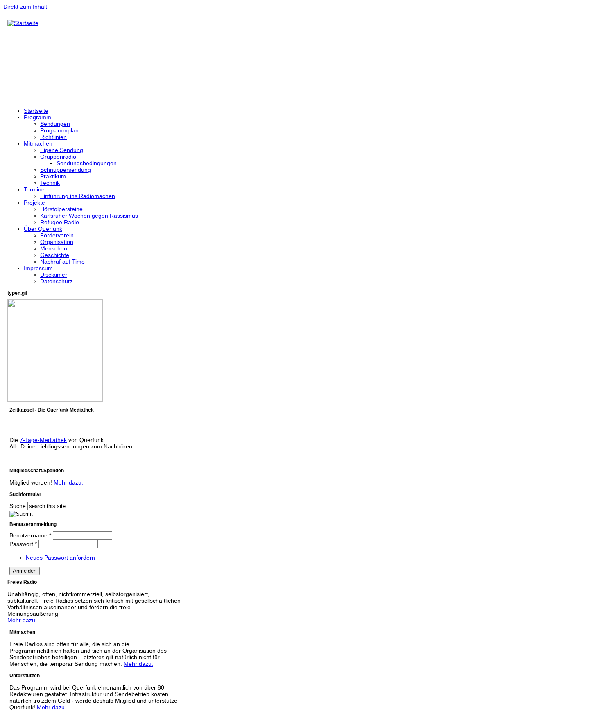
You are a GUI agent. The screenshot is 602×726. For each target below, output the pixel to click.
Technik (50, 183)
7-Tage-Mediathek (43, 440)
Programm (37, 117)
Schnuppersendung (65, 169)
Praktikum (53, 176)
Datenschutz (56, 281)
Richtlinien (53, 137)
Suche (18, 506)
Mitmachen (38, 143)
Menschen (53, 248)
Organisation (56, 242)
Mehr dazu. (68, 482)
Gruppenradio (58, 156)
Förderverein (57, 235)
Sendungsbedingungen (87, 163)
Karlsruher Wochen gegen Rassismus (89, 215)
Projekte (34, 202)
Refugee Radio (59, 222)
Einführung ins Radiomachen (77, 196)
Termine (34, 189)
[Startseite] (22, 23)
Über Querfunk (43, 228)
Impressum (38, 268)
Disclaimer (53, 274)
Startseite (36, 110)
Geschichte (54, 255)
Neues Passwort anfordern (60, 557)
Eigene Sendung (61, 150)
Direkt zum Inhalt (25, 6)
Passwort (23, 544)
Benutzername (30, 535)
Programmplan (59, 130)
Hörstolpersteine (61, 209)
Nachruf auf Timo (62, 261)
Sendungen (55, 124)
